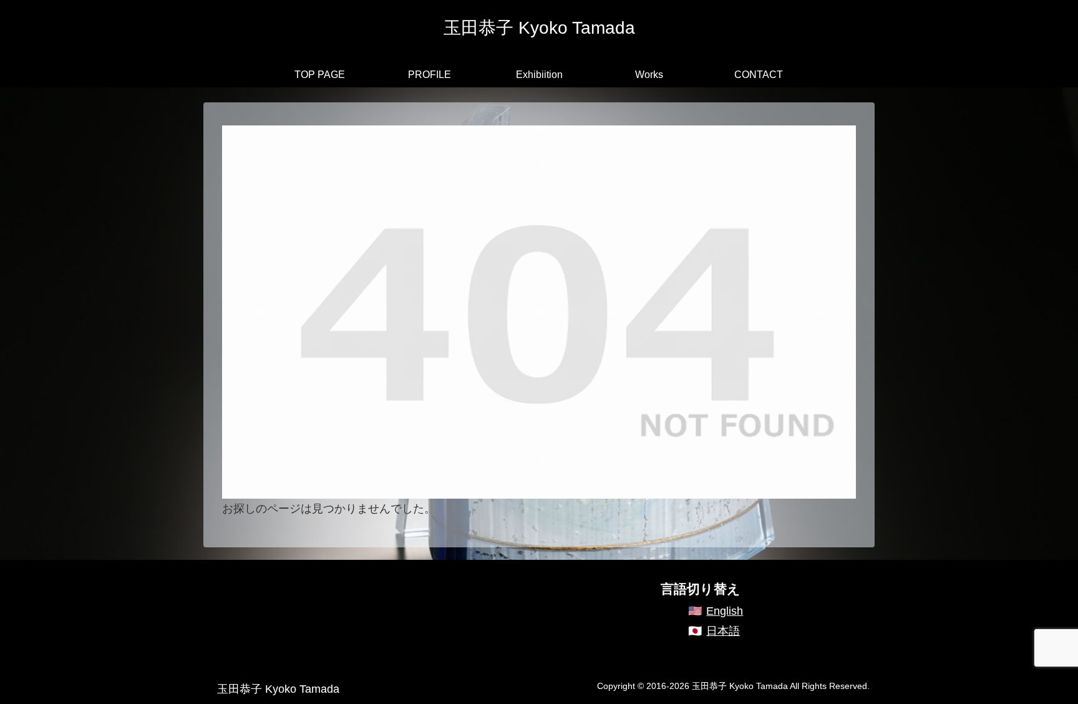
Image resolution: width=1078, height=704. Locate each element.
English (724, 611)
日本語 (723, 631)
